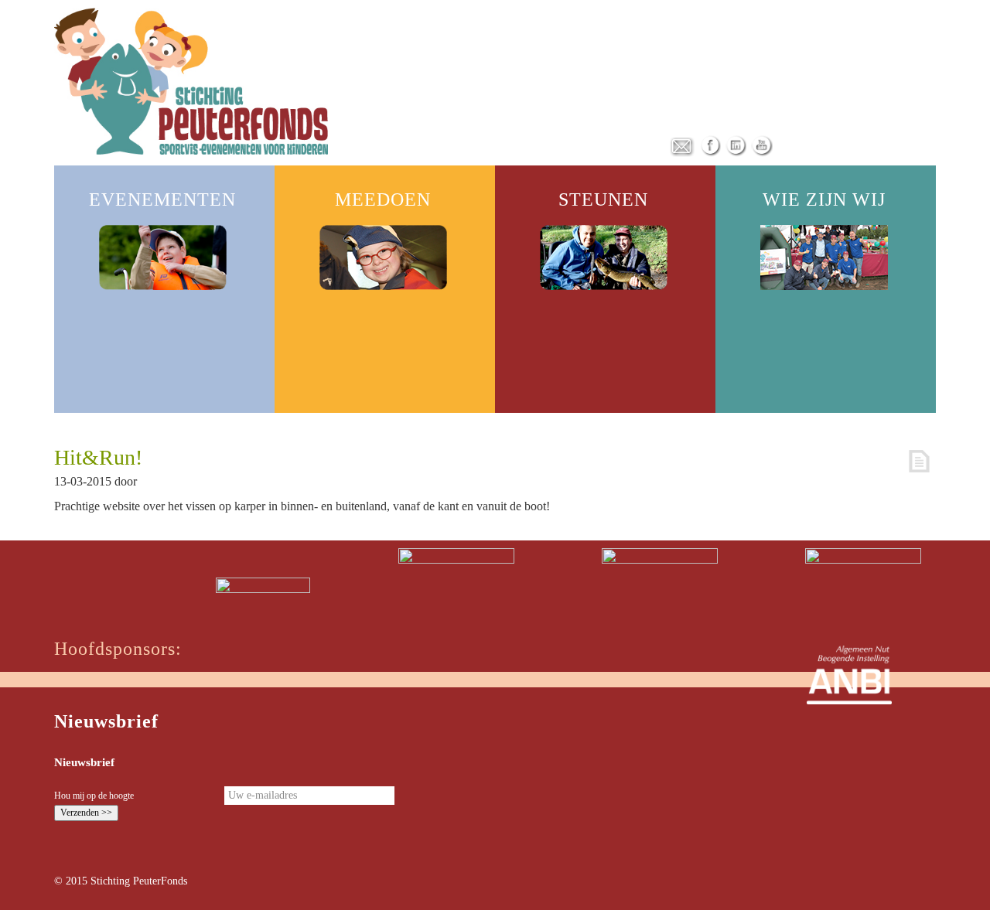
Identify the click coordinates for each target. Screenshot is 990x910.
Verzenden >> (86, 812)
